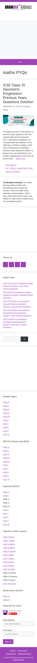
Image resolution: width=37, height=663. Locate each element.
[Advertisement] (18, 39)
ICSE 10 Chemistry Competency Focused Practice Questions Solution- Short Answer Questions (17, 313)
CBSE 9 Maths (9, 548)
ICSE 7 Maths (8, 559)
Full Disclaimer (11, 654)
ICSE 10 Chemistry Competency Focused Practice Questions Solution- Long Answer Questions (17, 304)
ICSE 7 (5, 424)
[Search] (24, 339)
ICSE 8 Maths (8, 562)
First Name (7, 630)
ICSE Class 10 (11, 165)
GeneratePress (18, 660)
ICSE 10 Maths (9, 569)
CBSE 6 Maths (9, 537)
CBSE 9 (6, 413)
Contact (12, 651)
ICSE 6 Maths (8, 555)
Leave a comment (12, 172)
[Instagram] (16, 15)
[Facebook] (20, 15)
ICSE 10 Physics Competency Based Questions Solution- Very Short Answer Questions (18, 286)
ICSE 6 (5, 420)
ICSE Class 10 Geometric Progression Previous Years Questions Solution (18, 93)
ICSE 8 (5, 427)
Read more (20, 159)
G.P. (7, 168)
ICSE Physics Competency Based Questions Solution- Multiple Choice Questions (18, 295)
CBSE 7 (6, 406)
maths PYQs (22, 168)
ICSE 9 (5, 431)
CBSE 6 (6, 402)
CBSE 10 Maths (9, 551)
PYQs (30, 168)
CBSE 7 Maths (9, 541)
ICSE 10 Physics (9, 584)
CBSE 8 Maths (9, 544)
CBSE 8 (6, 409)
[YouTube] (11, 15)
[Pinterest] (25, 15)
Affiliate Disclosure (24, 654)
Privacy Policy (22, 651)
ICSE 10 (13, 168)
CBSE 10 (6, 417)
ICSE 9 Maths (8, 566)
